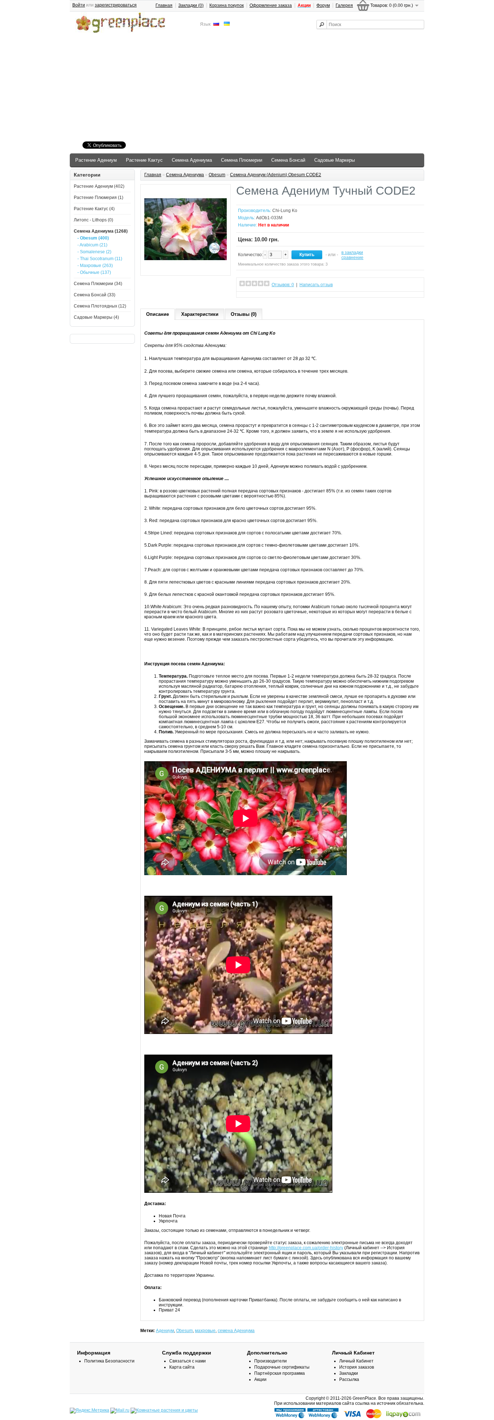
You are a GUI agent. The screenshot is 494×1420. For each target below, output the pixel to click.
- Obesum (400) (93, 238)
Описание (157, 314)
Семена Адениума (192, 160)
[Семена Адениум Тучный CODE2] (185, 269)
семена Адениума (236, 1330)
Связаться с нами (187, 1361)
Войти (78, 5)
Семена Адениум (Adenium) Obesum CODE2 (275, 174)
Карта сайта (182, 1367)
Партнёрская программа (279, 1373)
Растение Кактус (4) (94, 208)
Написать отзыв (316, 284)
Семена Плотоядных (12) (100, 306)
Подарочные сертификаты (282, 1367)
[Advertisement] (247, 88)
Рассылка (349, 1379)
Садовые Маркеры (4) (96, 317)
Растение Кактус (144, 160)
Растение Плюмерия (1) (98, 197)
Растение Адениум (96, 160)
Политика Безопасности (109, 1361)
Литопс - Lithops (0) (93, 219)
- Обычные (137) (94, 272)
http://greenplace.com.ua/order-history (306, 1247)
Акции (260, 1379)
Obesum (217, 174)
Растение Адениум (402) (99, 186)
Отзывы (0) (243, 314)
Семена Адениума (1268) (101, 231)
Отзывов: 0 (283, 284)
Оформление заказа (271, 5)
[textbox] (370, 24)
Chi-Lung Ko (284, 210)
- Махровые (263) (95, 265)
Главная (164, 5)
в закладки (352, 252)
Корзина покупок (226, 5)
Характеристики (199, 314)
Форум (323, 5)
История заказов (356, 1367)
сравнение (352, 257)
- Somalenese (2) (94, 251)
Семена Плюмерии (241, 160)
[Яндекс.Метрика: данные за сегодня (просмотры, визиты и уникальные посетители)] (89, 1410)
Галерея (344, 5)
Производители (270, 1361)
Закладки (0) (191, 5)
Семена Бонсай (288, 160)
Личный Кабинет (356, 1361)
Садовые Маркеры (334, 160)
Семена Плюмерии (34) (98, 283)
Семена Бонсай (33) (94, 294)
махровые (205, 1330)
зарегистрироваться (116, 5)
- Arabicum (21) (92, 244)
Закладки (348, 1373)
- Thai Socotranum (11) (99, 258)
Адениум (165, 1330)
